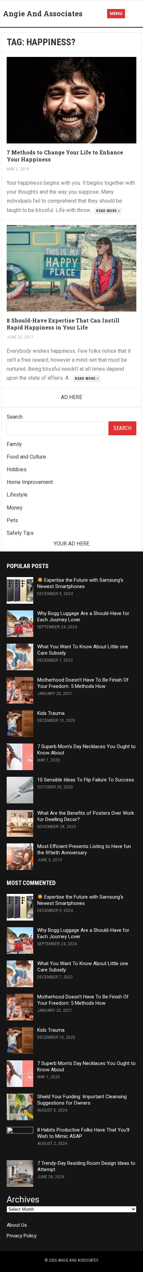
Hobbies (17, 469)
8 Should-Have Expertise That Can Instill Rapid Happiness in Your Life (63, 324)
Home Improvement (30, 482)
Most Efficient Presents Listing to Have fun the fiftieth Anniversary (84, 849)
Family (14, 444)
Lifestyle (17, 495)
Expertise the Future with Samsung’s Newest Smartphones (80, 583)
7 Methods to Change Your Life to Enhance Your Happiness (65, 156)
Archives (23, 1199)
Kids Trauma (51, 713)
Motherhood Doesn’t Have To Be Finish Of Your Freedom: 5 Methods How (83, 683)
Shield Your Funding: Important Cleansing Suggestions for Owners (82, 1100)
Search (15, 417)
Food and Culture (26, 457)
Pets (12, 520)
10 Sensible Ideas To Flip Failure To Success (85, 780)
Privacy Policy (22, 1236)
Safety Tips (20, 533)
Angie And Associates (42, 13)
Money (15, 508)
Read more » (108, 211)
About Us (17, 1225)
